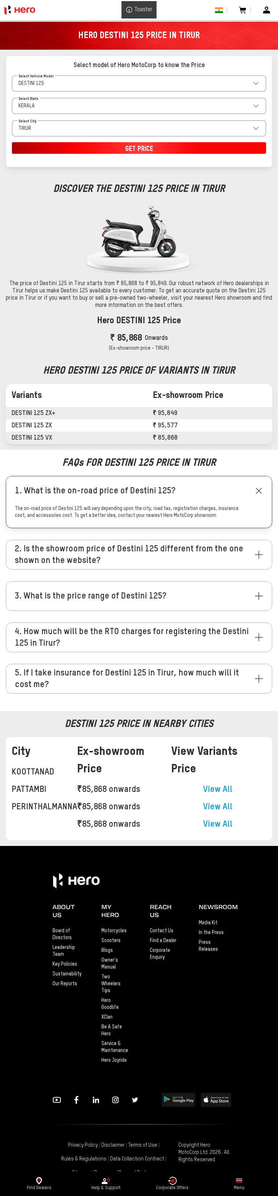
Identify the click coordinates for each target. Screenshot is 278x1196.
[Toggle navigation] (239, 1180)
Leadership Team (63, 951)
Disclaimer (113, 1145)
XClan (107, 1017)
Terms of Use (142, 1145)
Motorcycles (114, 930)
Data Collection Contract (137, 1159)
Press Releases (208, 946)
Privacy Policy (83, 1145)
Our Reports (64, 983)
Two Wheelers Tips (111, 983)
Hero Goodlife (110, 1004)
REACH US (161, 911)
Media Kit (208, 922)
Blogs (107, 950)
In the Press (211, 932)
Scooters (111, 940)
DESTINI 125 (31, 83)
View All (217, 789)
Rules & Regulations (83, 1159)
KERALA (26, 105)
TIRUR (24, 128)
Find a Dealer (163, 940)
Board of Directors (62, 934)
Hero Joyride (114, 1060)
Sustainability (66, 974)
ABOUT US (63, 911)
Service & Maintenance (114, 1047)
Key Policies (64, 964)
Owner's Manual (109, 964)
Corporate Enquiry (160, 954)
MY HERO (110, 911)
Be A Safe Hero (111, 1030)
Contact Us (161, 930)
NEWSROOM (212, 907)
